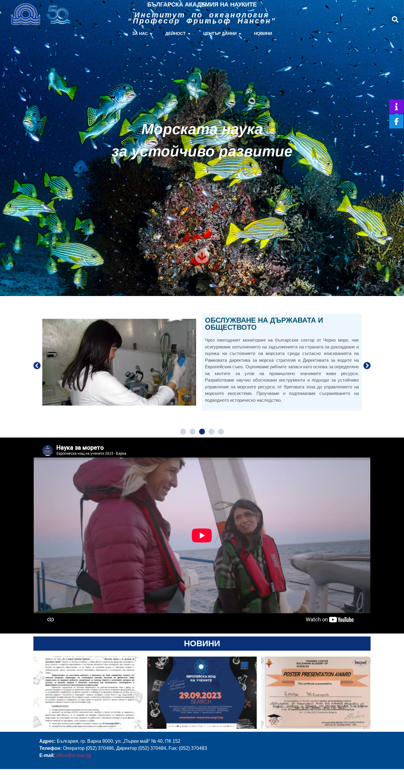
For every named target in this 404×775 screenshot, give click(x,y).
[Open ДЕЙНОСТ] (189, 33)
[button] (395, 19)
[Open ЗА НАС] (151, 33)
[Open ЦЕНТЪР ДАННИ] (240, 33)
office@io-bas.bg (73, 755)
